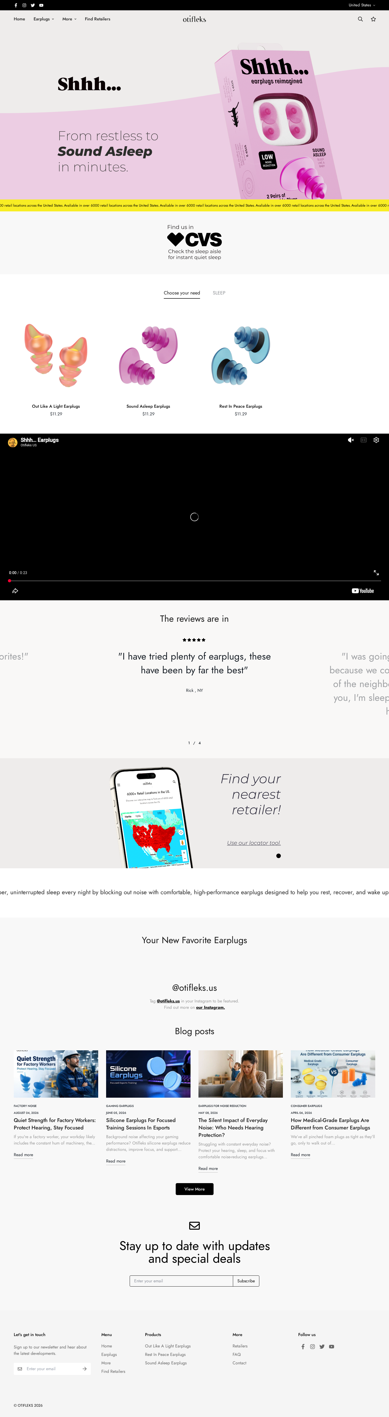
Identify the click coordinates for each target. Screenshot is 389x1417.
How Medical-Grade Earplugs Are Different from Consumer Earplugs (330, 1124)
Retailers (240, 1346)
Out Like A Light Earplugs (56, 406)
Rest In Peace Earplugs (240, 406)
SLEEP (219, 292)
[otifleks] (194, 19)
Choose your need (182, 292)
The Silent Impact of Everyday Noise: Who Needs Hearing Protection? (233, 1127)
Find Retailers (97, 19)
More (67, 19)
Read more (23, 1155)
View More (194, 1189)
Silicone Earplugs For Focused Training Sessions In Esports (141, 1124)
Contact (239, 1363)
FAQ (237, 1354)
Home (19, 19)
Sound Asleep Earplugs (148, 406)
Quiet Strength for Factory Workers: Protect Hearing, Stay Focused (55, 1124)
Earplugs (42, 19)
